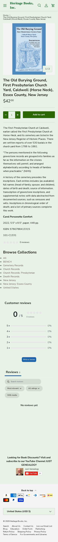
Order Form (27, 529)
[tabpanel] (29, 409)
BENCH (7, 261)
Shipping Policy (24, 531)
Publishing (40, 529)
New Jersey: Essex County (17, 284)
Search (6, 526)
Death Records (11, 276)
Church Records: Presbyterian (19, 273)
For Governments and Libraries (33, 534)
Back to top (27, 490)
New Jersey (9, 280)
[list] (29, 49)
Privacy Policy (40, 531)
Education (15, 529)
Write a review (29, 359)
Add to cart (39, 114)
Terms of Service (10, 534)
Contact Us (28, 526)
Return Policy (8, 531)
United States (11, 287)
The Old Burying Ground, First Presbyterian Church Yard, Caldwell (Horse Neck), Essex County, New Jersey (27, 18)
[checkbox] (12, 395)
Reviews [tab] (13, 372)
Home (5, 15)
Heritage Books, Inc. (18, 521)
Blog (5, 529)
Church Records (11, 269)
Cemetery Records (13, 265)
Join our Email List (44, 526)
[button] (29, 326)
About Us (16, 526)
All (4, 258)
